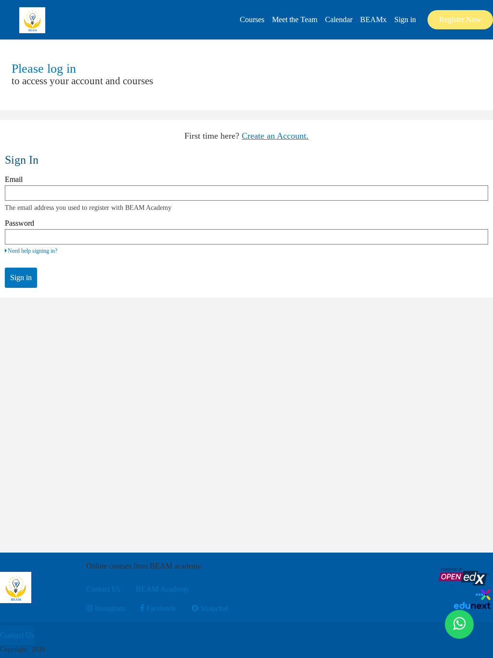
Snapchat (213, 608)
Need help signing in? (32, 250)
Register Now (460, 19)
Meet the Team (294, 19)
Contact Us (103, 589)
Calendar (338, 19)
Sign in (405, 19)
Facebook (160, 608)
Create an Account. (275, 136)
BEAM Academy (162, 589)
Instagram (109, 608)
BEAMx (373, 19)
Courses (252, 19)
